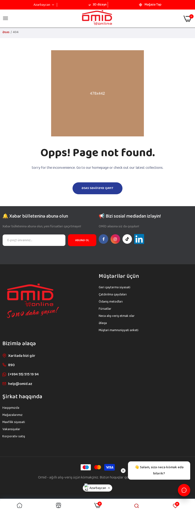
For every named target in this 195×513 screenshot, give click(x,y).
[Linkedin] (139, 239)
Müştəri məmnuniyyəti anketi (118, 330)
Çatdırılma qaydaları (113, 294)
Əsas (6, 32)
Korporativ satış (13, 436)
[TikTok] (127, 239)
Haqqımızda (10, 407)
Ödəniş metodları (111, 301)
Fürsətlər (105, 308)
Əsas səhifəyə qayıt (97, 188)
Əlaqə (103, 323)
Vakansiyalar (11, 429)
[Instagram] (115, 239)
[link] (19, 506)
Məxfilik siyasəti (13, 422)
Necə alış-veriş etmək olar (117, 316)
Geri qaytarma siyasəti (114, 287)
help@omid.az (20, 384)
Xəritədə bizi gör (21, 356)
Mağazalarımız (12, 415)
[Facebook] (103, 239)
